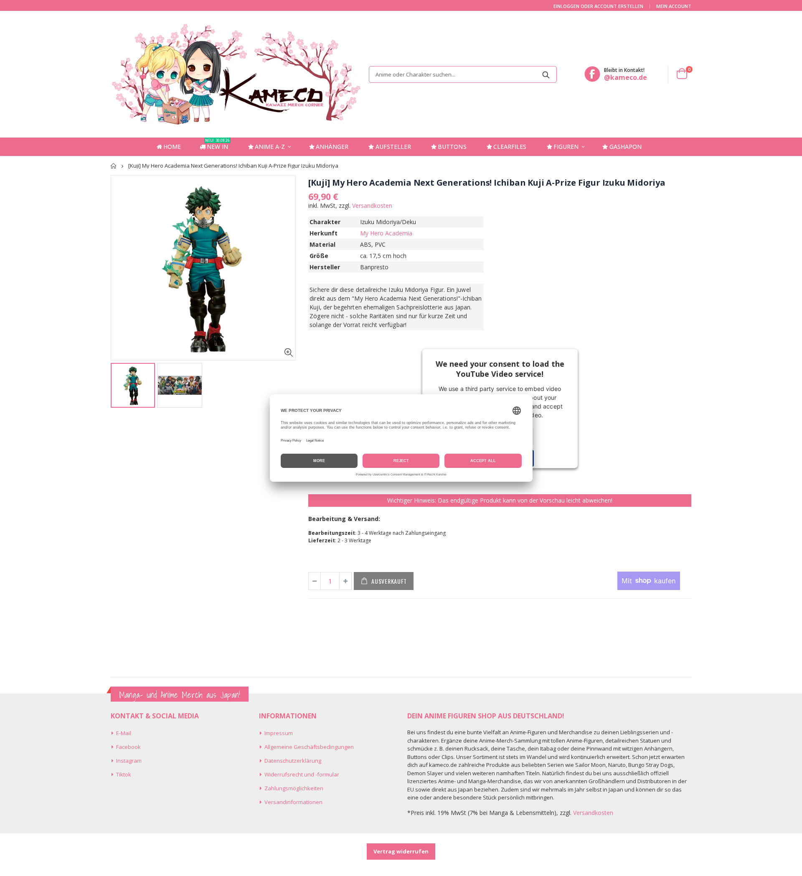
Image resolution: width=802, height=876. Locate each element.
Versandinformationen (293, 802)
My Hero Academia (386, 233)
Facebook (128, 747)
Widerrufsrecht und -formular (301, 774)
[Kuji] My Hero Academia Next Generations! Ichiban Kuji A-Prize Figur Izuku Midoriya (486, 182)
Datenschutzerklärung (292, 760)
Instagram (129, 760)
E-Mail (123, 733)
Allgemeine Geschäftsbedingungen (309, 747)
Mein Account (673, 6)
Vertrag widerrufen (401, 851)
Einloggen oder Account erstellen (598, 6)
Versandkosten (372, 205)
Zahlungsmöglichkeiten (293, 788)
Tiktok (123, 774)
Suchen (546, 74)
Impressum (278, 733)
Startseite (114, 166)
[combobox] (462, 74)
